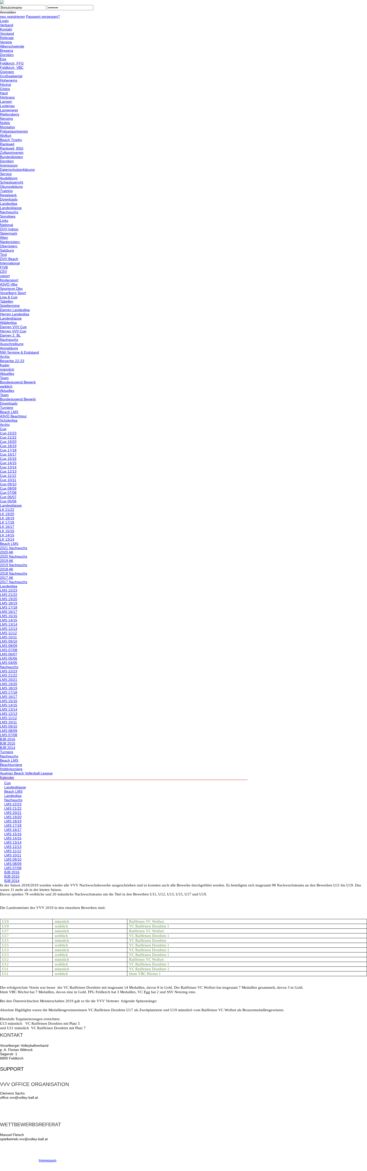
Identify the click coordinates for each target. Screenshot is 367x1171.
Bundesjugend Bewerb (18, 382)
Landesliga (8, 204)
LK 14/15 (7, 535)
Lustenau (7, 106)
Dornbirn (7, 55)
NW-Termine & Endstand (19, 352)
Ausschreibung (11, 344)
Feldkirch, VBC (11, 68)
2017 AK (6, 578)
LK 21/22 (7, 510)
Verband (6, 25)
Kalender (7, 777)
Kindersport (9, 280)
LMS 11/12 (8, 633)
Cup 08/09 (8, 488)
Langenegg (9, 110)
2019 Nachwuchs (13, 565)
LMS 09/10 (8, 641)
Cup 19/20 (8, 442)
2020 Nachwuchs (13, 556)
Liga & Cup (8, 297)
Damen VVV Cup (13, 327)
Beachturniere (11, 765)
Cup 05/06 (8, 501)
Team (4, 378)
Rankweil (7, 144)
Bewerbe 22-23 (12, 361)
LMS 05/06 (8, 658)
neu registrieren (12, 17)
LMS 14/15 (8, 620)
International (10, 263)
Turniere (6, 408)
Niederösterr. (10, 242)
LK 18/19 (7, 518)
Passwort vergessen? (43, 17)
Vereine (6, 42)
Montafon (7, 127)
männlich (7, 369)
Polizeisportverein (14, 131)
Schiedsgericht (11, 182)
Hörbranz (7, 97)
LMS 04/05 (8, 663)
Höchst (5, 85)
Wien (4, 238)
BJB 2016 (7, 739)
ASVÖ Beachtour (13, 416)
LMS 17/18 (8, 607)
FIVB (4, 267)
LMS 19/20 (8, 599)
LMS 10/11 (8, 637)
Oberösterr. (9, 246)
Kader (4, 365)
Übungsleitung (11, 187)
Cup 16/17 (8, 454)
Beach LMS (9, 412)
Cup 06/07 (8, 497)
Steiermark (8, 233)
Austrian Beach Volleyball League (26, 773)
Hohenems (8, 80)
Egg (3, 59)
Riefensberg (9, 114)
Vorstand (7, 34)
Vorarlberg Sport (13, 293)
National (6, 225)
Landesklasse (11, 208)
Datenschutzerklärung (17, 170)
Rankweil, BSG (11, 148)
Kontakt (6, 29)
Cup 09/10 (8, 484)
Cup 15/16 (8, 459)
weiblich (6, 386)
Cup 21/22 (8, 437)
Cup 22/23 (8, 433)
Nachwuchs (9, 212)
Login (4, 21)
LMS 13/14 (8, 624)
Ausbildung (8, 178)
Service (6, 174)
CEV (3, 272)
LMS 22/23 (8, 590)
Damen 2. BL (10, 335)
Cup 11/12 (8, 476)
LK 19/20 (7, 514)
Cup (3, 429)
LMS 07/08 (8, 650)
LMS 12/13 (8, 629)
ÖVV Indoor (9, 229)
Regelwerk (8, 195)
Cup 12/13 (8, 471)
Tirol (3, 255)
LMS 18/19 (8, 603)
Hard (4, 93)
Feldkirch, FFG (12, 63)
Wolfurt (5, 136)
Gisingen (7, 72)
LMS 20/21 (8, 680)
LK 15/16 (7, 531)
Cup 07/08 (8, 493)
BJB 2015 (7, 743)
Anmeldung (9, 348)
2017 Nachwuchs (13, 582)
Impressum (9, 165)
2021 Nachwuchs (13, 548)
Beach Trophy (11, 140)
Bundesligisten (11, 157)
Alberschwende (12, 46)
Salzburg (7, 250)
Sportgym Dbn (11, 289)
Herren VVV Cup (13, 331)
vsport (5, 276)
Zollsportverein (11, 153)
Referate (7, 38)
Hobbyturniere (11, 769)
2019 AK (6, 561)
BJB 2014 (7, 748)
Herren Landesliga (14, 314)
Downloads (8, 199)
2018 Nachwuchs (13, 573)
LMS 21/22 (8, 595)
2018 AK (6, 569)
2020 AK (6, 552)
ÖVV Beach (9, 259)
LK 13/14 (7, 539)
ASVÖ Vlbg (8, 284)
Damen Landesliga (15, 310)
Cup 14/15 (8, 463)
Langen (6, 102)
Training (6, 191)
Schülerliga (8, 420)
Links (4, 221)
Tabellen (6, 301)
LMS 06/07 (8, 654)
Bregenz (6, 51)
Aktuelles (7, 374)
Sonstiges (7, 216)
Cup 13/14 (8, 467)
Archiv (5, 357)
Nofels (5, 123)
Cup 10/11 (8, 480)
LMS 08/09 (8, 646)
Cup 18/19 (8, 446)
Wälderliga (8, 323)
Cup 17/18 (8, 450)
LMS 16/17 (8, 612)
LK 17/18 (7, 522)
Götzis (5, 89)
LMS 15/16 (8, 616)
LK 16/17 (7, 527)
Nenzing (6, 119)
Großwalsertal (11, 76)
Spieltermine (10, 306)
